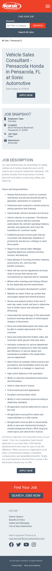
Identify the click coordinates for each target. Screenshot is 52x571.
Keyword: (10, 21)
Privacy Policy (17, 566)
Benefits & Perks (17, 520)
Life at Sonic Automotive (20, 526)
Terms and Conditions (32, 566)
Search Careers (16, 516)
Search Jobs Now (26, 495)
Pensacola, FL (16, 41)
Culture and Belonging (19, 523)
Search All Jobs (26, 32)
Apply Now (26, 95)
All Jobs (5, 41)
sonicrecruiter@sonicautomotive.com (26, 538)
